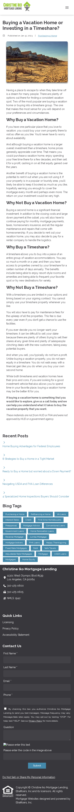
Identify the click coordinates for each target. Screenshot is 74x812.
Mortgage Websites (27, 798)
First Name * (10, 653)
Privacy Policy (11, 628)
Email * (7, 681)
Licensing (8, 622)
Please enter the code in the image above (27, 750)
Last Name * (10, 667)
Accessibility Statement (16, 634)
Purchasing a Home (47, 35)
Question (8, 727)
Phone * (7, 694)
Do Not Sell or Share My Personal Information (29, 777)
